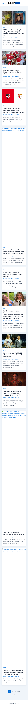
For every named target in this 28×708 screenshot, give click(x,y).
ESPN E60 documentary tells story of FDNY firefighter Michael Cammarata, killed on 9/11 (13, 32)
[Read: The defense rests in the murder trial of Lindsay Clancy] (14, 469)
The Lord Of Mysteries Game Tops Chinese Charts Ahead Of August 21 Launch (13, 672)
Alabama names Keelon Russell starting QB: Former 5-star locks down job (13, 72)
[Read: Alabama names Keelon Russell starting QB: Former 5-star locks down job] (14, 58)
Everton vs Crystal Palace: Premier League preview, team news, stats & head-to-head (13, 251)
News (4, 27)
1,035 (18, 691)
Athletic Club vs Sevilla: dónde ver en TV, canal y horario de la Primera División (13, 110)
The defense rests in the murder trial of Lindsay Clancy (13, 533)
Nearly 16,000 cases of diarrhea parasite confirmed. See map (13, 274)
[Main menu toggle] (3, 3)
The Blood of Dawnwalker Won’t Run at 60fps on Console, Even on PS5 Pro (12, 393)
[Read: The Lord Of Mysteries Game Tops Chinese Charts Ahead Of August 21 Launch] (14, 606)
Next (14, 694)
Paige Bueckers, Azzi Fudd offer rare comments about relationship (12, 355)
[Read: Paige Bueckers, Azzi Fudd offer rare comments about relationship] (14, 340)
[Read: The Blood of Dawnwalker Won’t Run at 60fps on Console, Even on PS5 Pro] (14, 379)
